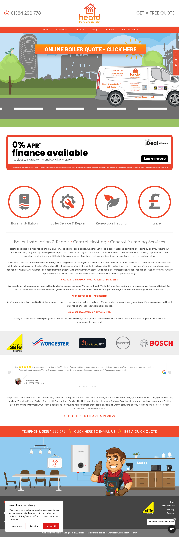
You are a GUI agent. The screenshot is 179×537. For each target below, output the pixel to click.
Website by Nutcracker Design (56, 533)
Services (61, 29)
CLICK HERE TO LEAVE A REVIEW (89, 416)
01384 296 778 (26, 13)
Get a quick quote (140, 431)
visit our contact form (104, 256)
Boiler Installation (24, 223)
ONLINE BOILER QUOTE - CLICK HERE (90, 49)
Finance (79, 29)
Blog (94, 29)
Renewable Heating (111, 223)
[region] (34, 516)
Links (172, 502)
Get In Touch (130, 29)
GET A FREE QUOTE (155, 13)
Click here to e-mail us (94, 431)
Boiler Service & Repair (68, 223)
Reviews (110, 29)
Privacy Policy (168, 505)
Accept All (51, 526)
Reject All (34, 526)
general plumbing (40, 252)
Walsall (89, 266)
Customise (17, 526)
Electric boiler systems (33, 289)
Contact (171, 513)
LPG (107, 262)
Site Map (171, 509)
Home (45, 29)
